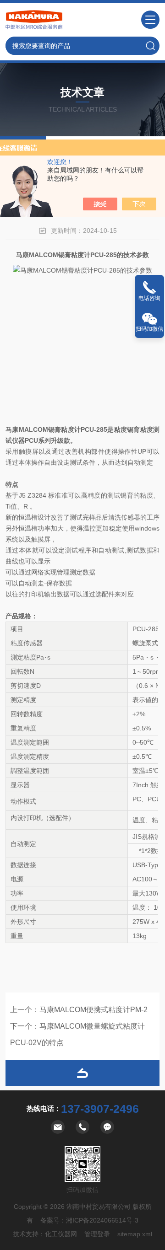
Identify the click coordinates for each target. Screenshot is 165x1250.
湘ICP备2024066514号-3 (102, 1220)
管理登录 (97, 1234)
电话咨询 (149, 298)
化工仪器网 (61, 1234)
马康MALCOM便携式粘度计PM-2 (93, 1010)
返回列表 (83, 1073)
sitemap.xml (134, 1234)
